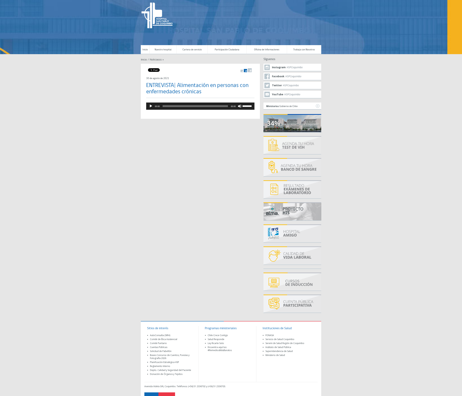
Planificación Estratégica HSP (164, 362)
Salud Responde (216, 339)
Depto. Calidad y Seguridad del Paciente (170, 370)
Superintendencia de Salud (279, 351)
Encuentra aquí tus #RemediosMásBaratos (220, 349)
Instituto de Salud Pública (278, 347)
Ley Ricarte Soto (216, 343)
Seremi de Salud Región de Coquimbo (284, 343)
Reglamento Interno (160, 366)
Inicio (145, 49)
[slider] (248, 106)
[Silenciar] (239, 106)
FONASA (269, 335)
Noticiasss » (157, 59)
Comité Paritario (158, 343)
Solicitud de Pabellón (160, 351)
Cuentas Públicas (158, 347)
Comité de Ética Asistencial (163, 339)
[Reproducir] (151, 106)
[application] (200, 106)
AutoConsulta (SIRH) (160, 335)
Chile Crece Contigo (218, 335)
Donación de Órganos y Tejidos (166, 374)
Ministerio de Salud (275, 355)
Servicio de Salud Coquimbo (279, 339)
